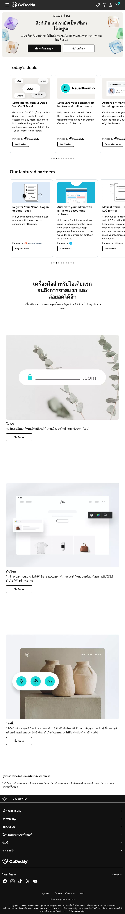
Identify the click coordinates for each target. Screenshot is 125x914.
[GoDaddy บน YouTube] (35, 882)
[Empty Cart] (117, 5)
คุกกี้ (82, 893)
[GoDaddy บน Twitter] (27, 882)
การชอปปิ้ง (8, 850)
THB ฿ (115, 874)
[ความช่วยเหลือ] (104, 5)
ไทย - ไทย (7, 874)
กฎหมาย (45, 893)
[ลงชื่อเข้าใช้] (111, 5)
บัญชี (5, 842)
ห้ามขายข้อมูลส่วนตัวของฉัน (62, 899)
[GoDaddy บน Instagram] (12, 882)
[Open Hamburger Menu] (6, 5)
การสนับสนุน (9, 819)
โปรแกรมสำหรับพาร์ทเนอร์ (17, 834)
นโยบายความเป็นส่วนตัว (64, 893)
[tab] (51, 158)
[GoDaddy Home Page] (15, 861)
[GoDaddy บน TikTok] (20, 882)
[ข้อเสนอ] (98, 5)
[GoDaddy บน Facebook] (4, 882)
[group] (62, 113)
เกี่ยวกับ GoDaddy (11, 811)
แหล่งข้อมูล (8, 827)
